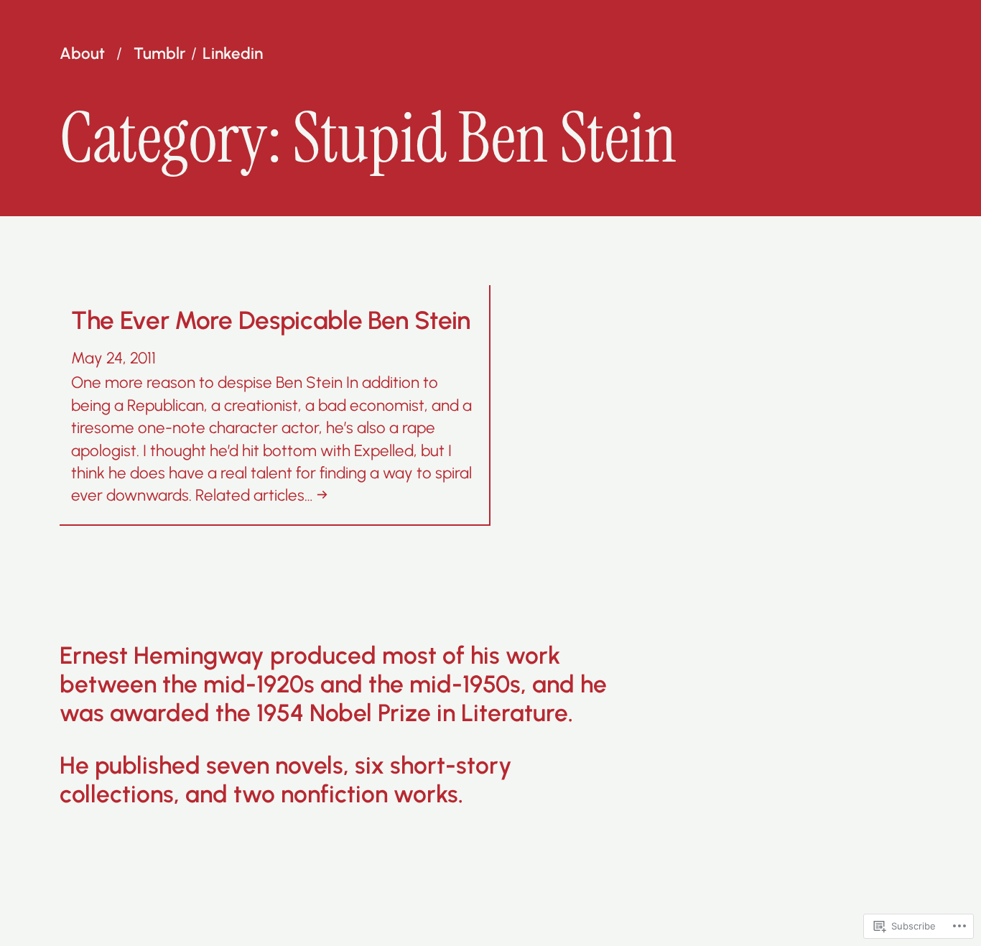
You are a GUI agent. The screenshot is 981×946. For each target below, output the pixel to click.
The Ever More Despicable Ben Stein (270, 320)
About (82, 54)
